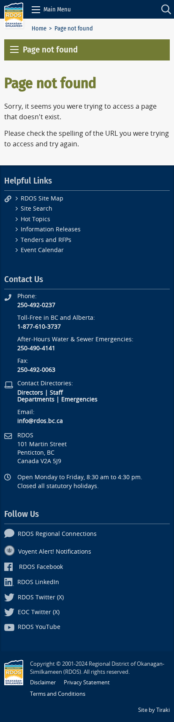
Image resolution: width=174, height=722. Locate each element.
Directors (30, 392)
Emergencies (79, 399)
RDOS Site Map (42, 198)
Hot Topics (35, 219)
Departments (35, 399)
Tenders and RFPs (46, 240)
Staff (56, 392)
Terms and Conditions (57, 694)
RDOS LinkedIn (38, 582)
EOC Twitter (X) (39, 612)
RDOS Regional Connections (57, 534)
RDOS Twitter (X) (41, 597)
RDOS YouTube (39, 627)
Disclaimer (43, 682)
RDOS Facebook (41, 567)
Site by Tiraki (154, 710)
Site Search (36, 208)
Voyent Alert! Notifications (54, 551)
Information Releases (51, 229)
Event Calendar (42, 250)
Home (39, 28)
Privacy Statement (87, 682)
